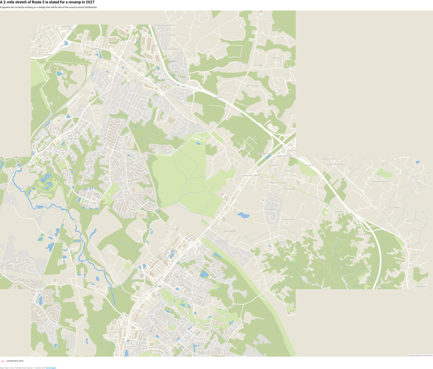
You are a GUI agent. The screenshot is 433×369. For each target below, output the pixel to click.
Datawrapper (51, 368)
